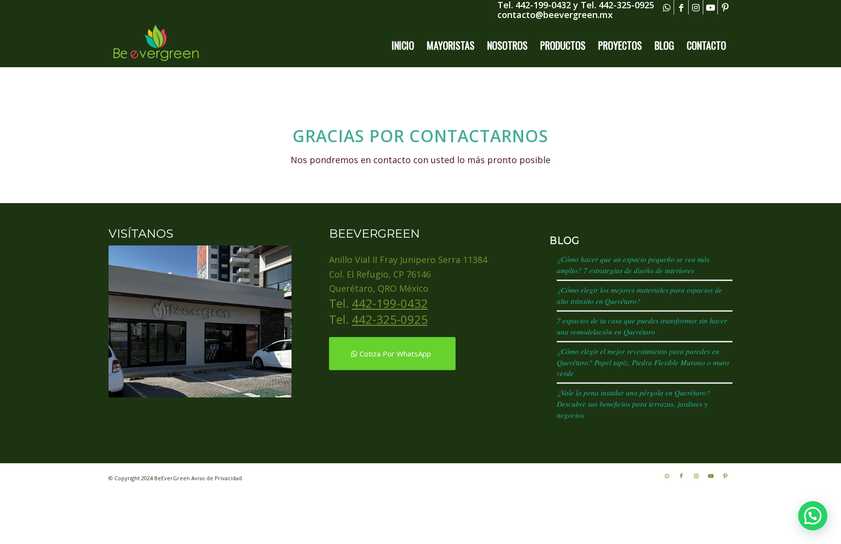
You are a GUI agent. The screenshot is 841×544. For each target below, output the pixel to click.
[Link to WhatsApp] (666, 7)
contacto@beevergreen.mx (555, 14)
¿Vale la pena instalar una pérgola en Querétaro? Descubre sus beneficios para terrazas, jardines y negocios (633, 404)
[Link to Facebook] (681, 7)
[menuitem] (402, 45)
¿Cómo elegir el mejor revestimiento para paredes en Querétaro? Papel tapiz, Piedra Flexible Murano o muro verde (643, 362)
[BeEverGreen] (156, 45)
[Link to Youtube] (710, 7)
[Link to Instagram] (696, 7)
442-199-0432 (390, 303)
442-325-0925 (390, 319)
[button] (812, 515)
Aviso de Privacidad (216, 478)
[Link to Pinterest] (725, 7)
